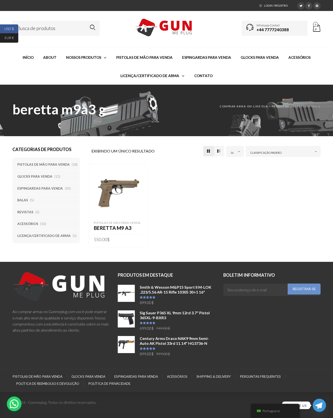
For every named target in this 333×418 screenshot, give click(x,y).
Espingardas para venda (40, 188)
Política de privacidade (109, 384)
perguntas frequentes (260, 376)
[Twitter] (300, 5)
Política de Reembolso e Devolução (47, 384)
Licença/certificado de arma (44, 236)
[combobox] (235, 151)
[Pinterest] (317, 5)
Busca (92, 27)
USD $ (11, 28)
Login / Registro (276, 5)
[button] (14, 404)
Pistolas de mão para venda (43, 164)
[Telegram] (319, 405)
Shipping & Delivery (213, 376)
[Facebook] (309, 5)
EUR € (11, 37)
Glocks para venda (34, 176)
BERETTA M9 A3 (112, 228)
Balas (22, 200)
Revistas (25, 212)
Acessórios (27, 224)
